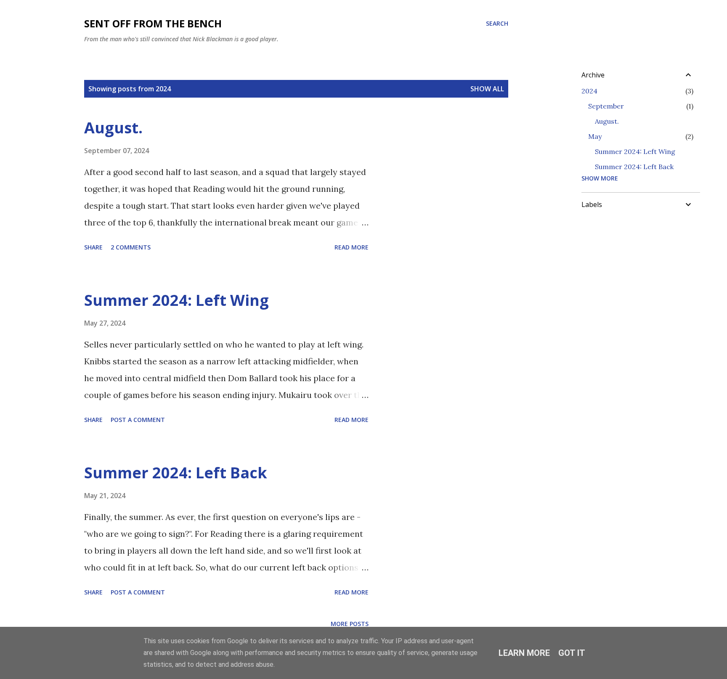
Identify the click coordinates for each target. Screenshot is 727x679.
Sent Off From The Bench (153, 23)
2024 (589, 91)
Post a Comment (138, 420)
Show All (487, 88)
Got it (571, 653)
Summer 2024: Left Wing (176, 300)
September (606, 106)
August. (113, 127)
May (595, 136)
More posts (350, 624)
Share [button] (93, 247)
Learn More (524, 653)
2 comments (131, 247)
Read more (351, 247)
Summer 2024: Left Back (175, 472)
